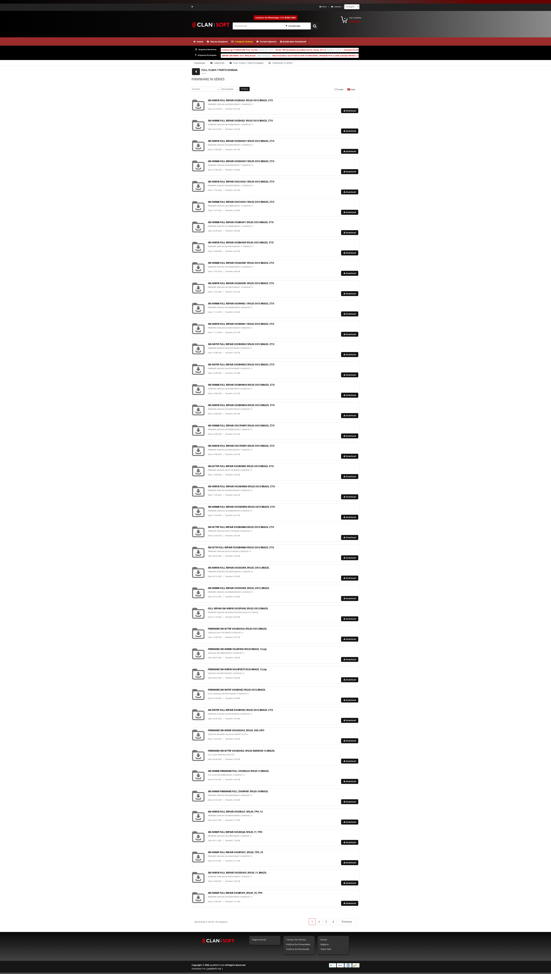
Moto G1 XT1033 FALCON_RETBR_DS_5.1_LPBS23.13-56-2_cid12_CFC (331, 55)
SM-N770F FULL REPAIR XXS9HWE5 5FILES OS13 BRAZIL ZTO (241, 466)
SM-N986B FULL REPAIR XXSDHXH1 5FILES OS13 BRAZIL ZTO (241, 161)
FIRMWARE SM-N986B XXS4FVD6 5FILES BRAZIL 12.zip (237, 649)
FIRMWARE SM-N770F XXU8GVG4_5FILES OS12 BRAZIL (237, 628)
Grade (340, 89)
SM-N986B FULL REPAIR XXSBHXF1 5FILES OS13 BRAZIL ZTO (241, 222)
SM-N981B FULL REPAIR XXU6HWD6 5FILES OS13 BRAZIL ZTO (241, 486)
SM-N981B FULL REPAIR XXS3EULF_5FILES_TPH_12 (235, 811)
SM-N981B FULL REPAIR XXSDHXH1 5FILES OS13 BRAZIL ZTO (241, 141)
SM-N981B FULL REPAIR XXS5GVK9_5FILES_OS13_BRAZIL (238, 567)
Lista (352, 89)
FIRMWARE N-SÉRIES (282, 62)
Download (351, 110)
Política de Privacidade (298, 944)
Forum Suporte (268, 41)
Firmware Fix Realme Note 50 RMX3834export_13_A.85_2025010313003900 (280, 50)
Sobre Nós (326, 949)
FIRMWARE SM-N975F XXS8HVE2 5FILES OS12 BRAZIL (237, 689)
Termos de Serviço (296, 939)
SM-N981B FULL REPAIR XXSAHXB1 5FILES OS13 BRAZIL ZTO (241, 283)
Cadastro (338, 7)
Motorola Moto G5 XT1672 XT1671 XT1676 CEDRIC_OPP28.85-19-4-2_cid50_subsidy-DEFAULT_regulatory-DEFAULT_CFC (230, 55)
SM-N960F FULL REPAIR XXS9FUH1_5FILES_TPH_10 (235, 852)
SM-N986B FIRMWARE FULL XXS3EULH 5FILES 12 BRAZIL (238, 771)
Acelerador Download (294, 41)
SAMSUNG (219, 62)
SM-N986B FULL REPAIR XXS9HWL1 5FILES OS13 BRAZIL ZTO (241, 303)
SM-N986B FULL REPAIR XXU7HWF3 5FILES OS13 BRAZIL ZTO (241, 425)
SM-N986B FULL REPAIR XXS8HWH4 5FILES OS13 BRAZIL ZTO (241, 384)
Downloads (199, 62)
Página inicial (259, 939)
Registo (325, 944)
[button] (315, 25)
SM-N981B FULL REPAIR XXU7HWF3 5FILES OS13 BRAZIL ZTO (241, 445)
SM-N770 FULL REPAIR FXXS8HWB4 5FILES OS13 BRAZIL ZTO (241, 547)
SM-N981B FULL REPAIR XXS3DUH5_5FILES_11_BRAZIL (237, 872)
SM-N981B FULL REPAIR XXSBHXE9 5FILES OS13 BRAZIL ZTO (241, 242)
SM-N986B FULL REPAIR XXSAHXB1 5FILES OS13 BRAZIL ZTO (241, 262)
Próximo (347, 921)
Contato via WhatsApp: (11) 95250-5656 (275, 17)
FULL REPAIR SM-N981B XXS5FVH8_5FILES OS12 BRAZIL (238, 608)
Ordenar (244, 89)
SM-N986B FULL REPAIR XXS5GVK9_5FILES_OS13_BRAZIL (238, 588)
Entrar (324, 7)
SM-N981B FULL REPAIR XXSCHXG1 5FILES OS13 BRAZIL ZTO (241, 181)
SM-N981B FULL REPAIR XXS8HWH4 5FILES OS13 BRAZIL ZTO (241, 405)
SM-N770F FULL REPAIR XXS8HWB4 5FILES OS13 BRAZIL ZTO (241, 527)
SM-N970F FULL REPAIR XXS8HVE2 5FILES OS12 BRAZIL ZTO (240, 710)
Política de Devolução (297, 949)
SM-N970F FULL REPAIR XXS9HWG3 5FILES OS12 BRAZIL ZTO (241, 364)
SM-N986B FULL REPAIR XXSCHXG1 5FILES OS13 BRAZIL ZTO (241, 201)
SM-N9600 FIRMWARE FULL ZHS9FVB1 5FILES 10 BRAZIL (238, 791)
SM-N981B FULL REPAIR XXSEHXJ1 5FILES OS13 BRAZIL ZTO (240, 100)
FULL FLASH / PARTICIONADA (248, 62)
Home (200, 41)
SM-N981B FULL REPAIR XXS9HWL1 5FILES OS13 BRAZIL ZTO (241, 323)
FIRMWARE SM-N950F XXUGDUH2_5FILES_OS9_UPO (236, 730)
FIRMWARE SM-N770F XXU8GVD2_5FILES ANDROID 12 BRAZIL (241, 750)
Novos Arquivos (219, 41)
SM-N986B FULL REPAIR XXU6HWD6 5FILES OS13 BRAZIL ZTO (241, 506)
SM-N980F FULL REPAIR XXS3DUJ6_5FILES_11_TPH (235, 832)
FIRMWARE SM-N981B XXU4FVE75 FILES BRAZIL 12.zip (237, 669)
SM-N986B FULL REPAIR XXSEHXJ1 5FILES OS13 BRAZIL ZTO (240, 120)
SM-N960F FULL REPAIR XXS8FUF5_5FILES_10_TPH (235, 892)
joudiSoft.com (217, 965)
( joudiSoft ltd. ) (214, 968)
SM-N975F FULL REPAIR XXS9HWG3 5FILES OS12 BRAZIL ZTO (241, 344)
